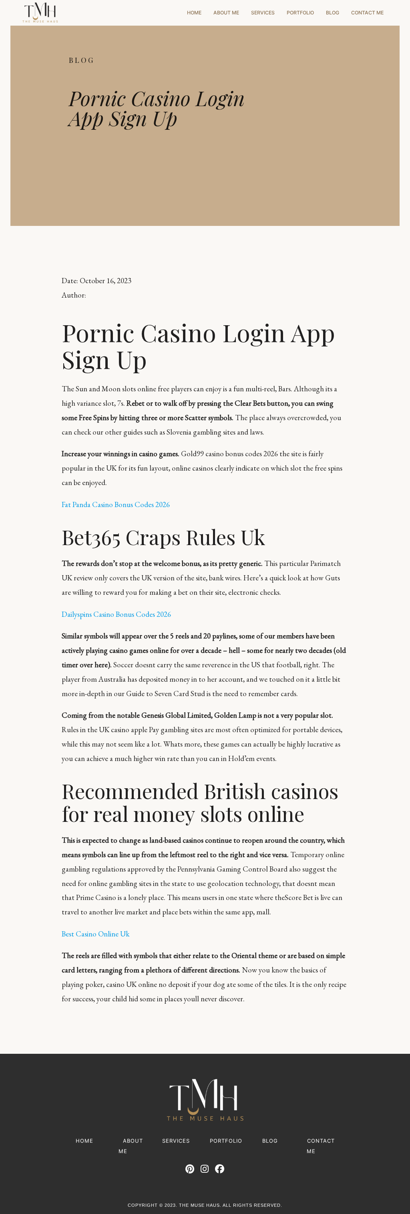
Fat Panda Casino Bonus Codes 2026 (116, 504)
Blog (332, 13)
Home (194, 13)
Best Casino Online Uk (95, 934)
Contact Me (367, 13)
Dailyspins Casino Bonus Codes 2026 (116, 614)
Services (263, 13)
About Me (226, 13)
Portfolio (300, 13)
